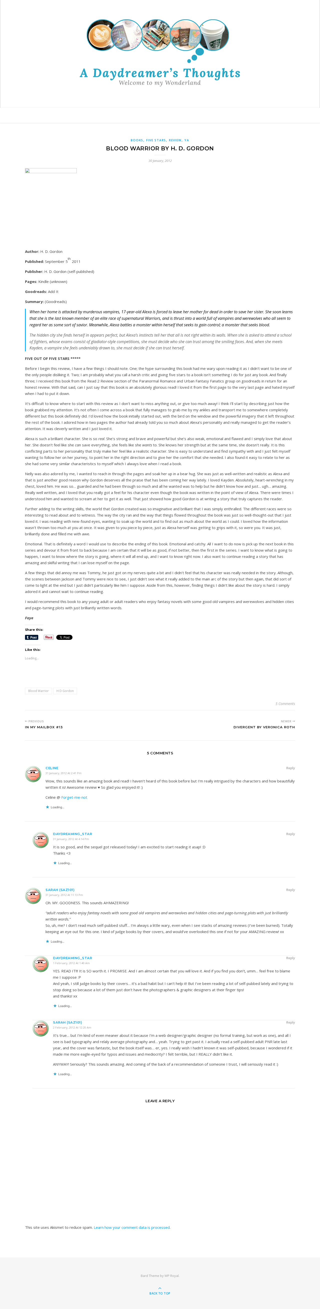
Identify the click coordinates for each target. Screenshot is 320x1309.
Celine (52, 768)
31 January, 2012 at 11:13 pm (64, 895)
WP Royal (171, 1275)
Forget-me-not (74, 797)
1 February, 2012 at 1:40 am (71, 963)
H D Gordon (65, 691)
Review (175, 140)
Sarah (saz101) (60, 890)
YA (186, 140)
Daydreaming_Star (72, 834)
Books (137, 140)
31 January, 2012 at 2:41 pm (64, 773)
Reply (290, 768)
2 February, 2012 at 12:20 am (72, 1027)
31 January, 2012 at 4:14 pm (71, 839)
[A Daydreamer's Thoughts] (160, 52)
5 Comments (285, 703)
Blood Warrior (38, 691)
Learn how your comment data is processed (132, 1227)
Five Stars (156, 140)
